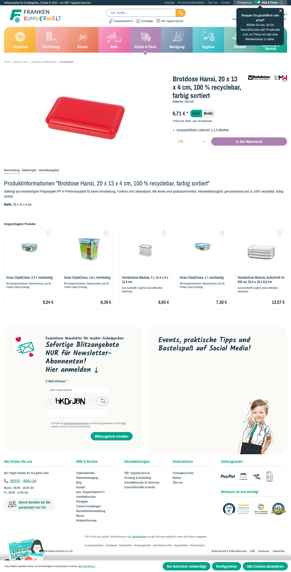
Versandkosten (139, 536)
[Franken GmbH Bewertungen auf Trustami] (255, 509)
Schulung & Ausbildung (137, 477)
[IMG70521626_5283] (85, 117)
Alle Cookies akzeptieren (265, 566)
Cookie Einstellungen (88, 506)
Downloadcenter (85, 473)
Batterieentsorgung (87, 477)
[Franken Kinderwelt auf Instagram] (187, 366)
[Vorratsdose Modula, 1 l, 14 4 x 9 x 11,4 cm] (145, 247)
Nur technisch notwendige (186, 566)
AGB (123, 423)
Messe (80, 515)
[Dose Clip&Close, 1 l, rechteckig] (203, 247)
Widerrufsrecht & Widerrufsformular (229, 551)
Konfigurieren (226, 566)
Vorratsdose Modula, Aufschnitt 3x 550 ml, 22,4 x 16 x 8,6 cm (261, 279)
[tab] (12, 170)
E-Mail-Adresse (56, 381)
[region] (85, 117)
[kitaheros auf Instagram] (199, 366)
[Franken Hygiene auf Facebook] (212, 366)
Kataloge (170, 2)
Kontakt (225, 2)
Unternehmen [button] (183, 461)
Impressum (263, 551)
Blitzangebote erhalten (111, 436)
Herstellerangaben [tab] (49, 170)
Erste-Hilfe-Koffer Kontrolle (139, 487)
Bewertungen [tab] (29, 170)
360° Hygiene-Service (137, 473)
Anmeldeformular (86, 496)
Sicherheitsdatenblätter (191, 2)
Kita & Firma (269, 2)
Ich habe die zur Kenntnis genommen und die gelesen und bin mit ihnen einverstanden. (88, 425)
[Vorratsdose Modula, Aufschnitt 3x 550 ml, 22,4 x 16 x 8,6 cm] (261, 247)
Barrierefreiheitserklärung (90, 511)
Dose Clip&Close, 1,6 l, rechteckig (87, 277)
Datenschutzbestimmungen (76, 423)
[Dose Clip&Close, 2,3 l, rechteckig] (29, 247)
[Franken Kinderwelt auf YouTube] (162, 366)
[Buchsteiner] (267, 77)
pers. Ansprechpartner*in (90, 492)
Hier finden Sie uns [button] (18, 461)
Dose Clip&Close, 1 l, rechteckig (202, 277)
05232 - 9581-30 (22, 481)
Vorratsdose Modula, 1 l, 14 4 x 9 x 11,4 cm (145, 279)
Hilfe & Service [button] (87, 461)
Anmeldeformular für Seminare (141, 482)
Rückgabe (82, 501)
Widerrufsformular (86, 520)
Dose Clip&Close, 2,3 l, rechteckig (29, 277)
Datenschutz (279, 551)
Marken (177, 477)
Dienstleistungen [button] (137, 461)
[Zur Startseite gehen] (32, 16)
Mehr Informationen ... (87, 566)
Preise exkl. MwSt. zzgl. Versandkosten (192, 121)
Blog (78, 482)
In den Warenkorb (249, 141)
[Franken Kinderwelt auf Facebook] (175, 366)
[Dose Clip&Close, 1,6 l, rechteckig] (87, 247)
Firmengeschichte (183, 473)
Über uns (213, 2)
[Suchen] (180, 13)
